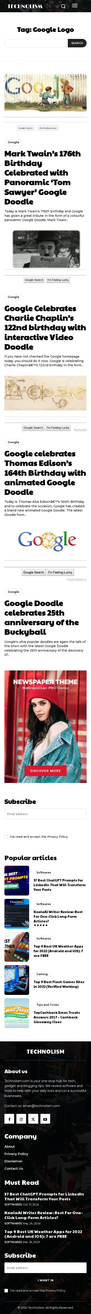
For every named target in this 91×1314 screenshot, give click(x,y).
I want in (45, 826)
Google (13, 142)
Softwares (43, 872)
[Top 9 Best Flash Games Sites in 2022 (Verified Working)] (16, 980)
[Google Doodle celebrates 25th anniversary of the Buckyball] (45, 553)
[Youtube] (45, 1119)
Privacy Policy (57, 836)
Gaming (42, 974)
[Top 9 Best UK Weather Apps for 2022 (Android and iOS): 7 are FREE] (16, 947)
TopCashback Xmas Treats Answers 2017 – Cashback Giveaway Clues (57, 1017)
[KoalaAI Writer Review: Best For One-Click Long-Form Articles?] (16, 914)
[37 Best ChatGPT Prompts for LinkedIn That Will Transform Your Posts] (16, 880)
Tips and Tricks (47, 1004)
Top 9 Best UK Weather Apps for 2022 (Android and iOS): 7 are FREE (58, 951)
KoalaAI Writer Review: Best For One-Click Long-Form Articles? (58, 916)
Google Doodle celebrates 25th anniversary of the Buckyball (41, 617)
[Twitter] (33, 1119)
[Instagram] (21, 1119)
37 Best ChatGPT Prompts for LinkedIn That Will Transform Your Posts (60, 885)
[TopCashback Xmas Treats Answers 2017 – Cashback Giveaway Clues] (16, 1013)
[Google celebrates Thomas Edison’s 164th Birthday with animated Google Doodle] (45, 403)
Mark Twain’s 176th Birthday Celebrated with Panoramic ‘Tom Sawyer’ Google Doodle (42, 177)
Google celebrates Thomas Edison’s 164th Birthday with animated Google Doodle (45, 472)
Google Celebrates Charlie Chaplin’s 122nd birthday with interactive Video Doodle (45, 327)
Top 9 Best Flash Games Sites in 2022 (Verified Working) (59, 984)
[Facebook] (9, 1119)
